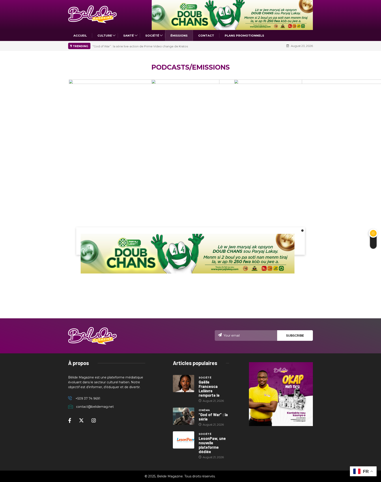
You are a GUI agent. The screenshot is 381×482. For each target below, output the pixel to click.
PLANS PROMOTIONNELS (244, 35)
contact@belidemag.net (95, 407)
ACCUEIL (80, 35)
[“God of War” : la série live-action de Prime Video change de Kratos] (183, 416)
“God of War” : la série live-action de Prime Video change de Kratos (140, 46)
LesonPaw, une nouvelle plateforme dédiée (212, 445)
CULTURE (104, 35)
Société (152, 35)
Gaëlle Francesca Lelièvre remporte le (209, 389)
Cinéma (204, 410)
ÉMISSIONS (179, 35)
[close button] (302, 230)
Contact (206, 35)
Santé (128, 35)
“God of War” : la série (213, 416)
